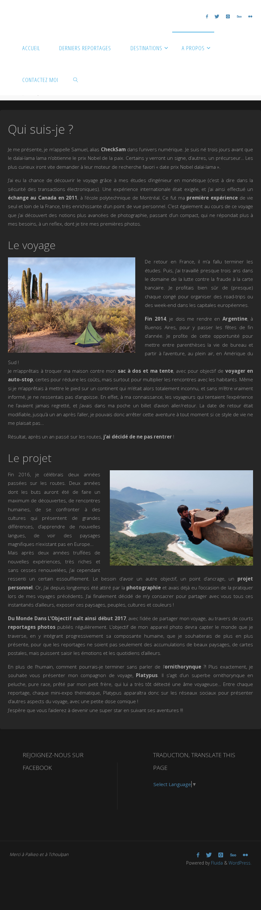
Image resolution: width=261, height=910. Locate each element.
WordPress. (240, 863)
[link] (76, 79)
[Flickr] (250, 16)
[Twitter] (217, 16)
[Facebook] (206, 16)
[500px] (239, 16)
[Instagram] (228, 16)
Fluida (216, 863)
